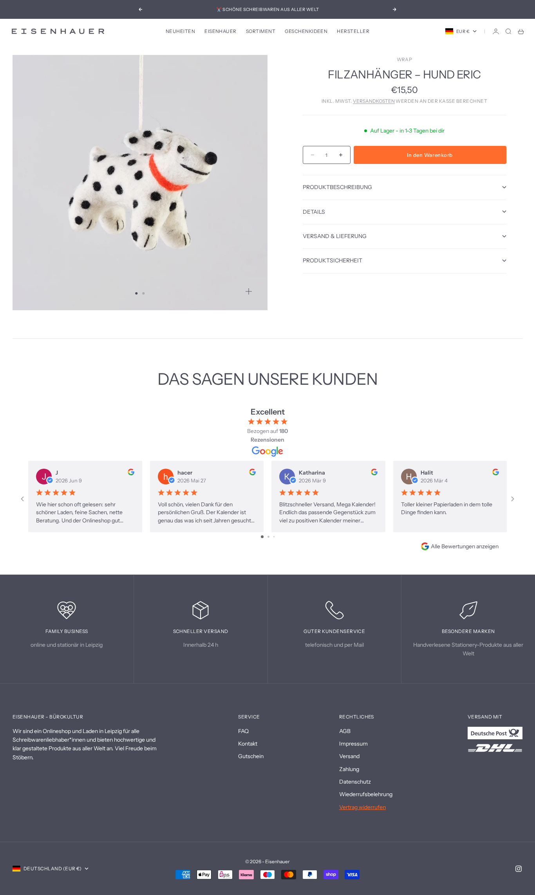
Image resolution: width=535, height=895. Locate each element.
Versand (349, 756)
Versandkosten (374, 101)
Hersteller (353, 31)
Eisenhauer (220, 31)
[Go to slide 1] (262, 536)
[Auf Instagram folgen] (518, 869)
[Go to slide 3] (274, 536)
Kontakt (247, 743)
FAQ (243, 731)
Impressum (353, 743)
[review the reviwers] (131, 472)
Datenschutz (355, 781)
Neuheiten (180, 31)
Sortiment (260, 31)
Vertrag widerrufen (362, 807)
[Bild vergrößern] (249, 291)
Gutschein (251, 756)
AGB (345, 731)
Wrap (404, 59)
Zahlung (349, 769)
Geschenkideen (306, 31)
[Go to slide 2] (268, 537)
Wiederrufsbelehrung (365, 794)
